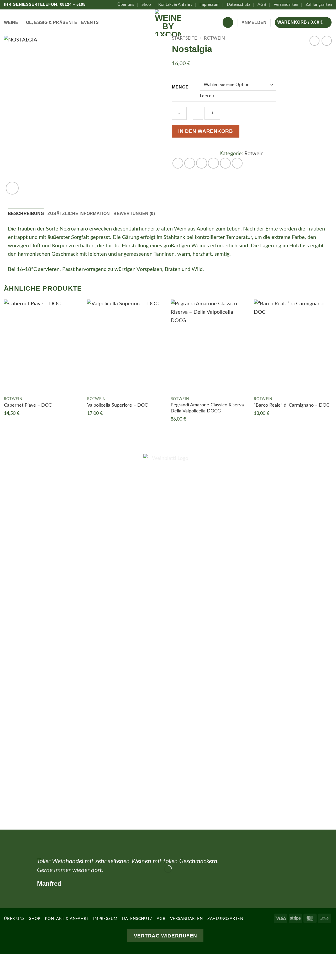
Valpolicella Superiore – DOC (117, 405)
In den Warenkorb (205, 131)
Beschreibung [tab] (26, 213)
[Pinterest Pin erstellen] (225, 163)
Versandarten (286, 4)
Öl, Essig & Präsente (51, 22)
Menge (180, 87)
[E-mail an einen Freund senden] (213, 163)
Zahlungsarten (319, 4)
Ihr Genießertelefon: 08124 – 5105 (45, 4)
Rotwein (214, 38)
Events (90, 22)
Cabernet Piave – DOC (28, 405)
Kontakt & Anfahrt (175, 4)
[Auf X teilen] (189, 163)
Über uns (125, 4)
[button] (254, 23)
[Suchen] (228, 22)
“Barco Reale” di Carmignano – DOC (291, 405)
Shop (146, 4)
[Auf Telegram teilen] (237, 163)
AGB (262, 4)
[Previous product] (327, 41)
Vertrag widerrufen (165, 936)
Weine (11, 22)
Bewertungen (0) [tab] (134, 213)
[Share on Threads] (201, 163)
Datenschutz (238, 4)
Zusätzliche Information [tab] (79, 213)
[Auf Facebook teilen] (177, 163)
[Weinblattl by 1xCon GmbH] (168, 22)
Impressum (209, 4)
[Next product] (314, 41)
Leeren (207, 95)
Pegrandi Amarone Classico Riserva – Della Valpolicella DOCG (209, 408)
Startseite (184, 38)
